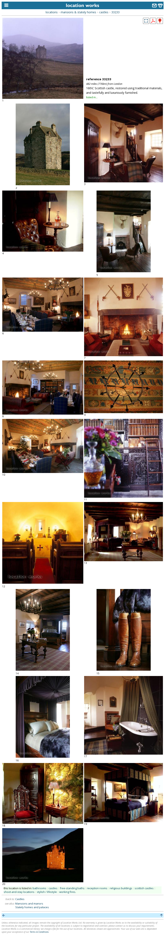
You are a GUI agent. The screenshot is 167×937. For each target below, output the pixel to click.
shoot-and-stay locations (19, 892)
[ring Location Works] (160, 6)
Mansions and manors (29, 903)
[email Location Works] (154, 6)
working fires (67, 892)
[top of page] (161, 915)
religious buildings (121, 888)
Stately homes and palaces (32, 907)
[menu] (5, 5)
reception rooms (97, 888)
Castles (19, 899)
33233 (115, 12)
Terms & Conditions (39, 931)
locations (52, 12)
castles (103, 12)
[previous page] (3, 915)
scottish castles (144, 888)
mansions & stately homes (78, 12)
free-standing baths (72, 888)
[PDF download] (153, 22)
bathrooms (39, 888)
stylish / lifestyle (47, 892)
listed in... (92, 97)
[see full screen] (146, 21)
